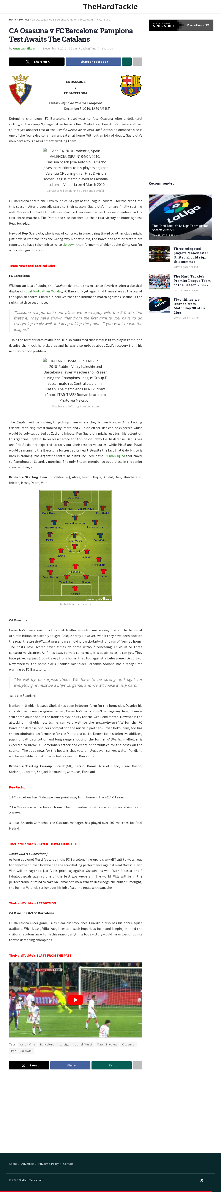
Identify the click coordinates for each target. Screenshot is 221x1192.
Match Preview (107, 1044)
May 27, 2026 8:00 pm (186, 290)
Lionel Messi (83, 1044)
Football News (195, 25)
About (13, 1164)
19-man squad (114, 456)
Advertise (27, 1164)
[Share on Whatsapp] (127, 61)
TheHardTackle (110, 6)
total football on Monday (43, 291)
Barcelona (47, 1044)
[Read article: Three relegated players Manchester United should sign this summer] (159, 254)
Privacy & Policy (48, 1164)
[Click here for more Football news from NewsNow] (166, 25)
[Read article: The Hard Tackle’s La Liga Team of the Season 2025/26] (180, 217)
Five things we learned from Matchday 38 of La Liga (189, 305)
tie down (69, 244)
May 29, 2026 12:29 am (165, 235)
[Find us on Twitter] (202, 1180)
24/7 (206, 25)
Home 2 (24, 19)
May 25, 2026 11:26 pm (186, 317)
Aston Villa (27, 1044)
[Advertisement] (75, 1107)
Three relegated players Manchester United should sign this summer (191, 255)
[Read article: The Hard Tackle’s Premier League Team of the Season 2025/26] (159, 282)
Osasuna (128, 1044)
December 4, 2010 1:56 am (60, 48)
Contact (68, 1164)
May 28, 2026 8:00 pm (186, 267)
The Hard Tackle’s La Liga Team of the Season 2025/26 (180, 228)
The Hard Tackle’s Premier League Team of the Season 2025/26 (192, 280)
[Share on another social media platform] (137, 61)
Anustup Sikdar (24, 48)
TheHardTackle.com (31, 1180)
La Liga (64, 1044)
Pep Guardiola (21, 1051)
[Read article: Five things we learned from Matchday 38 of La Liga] (159, 305)
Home (13, 19)
